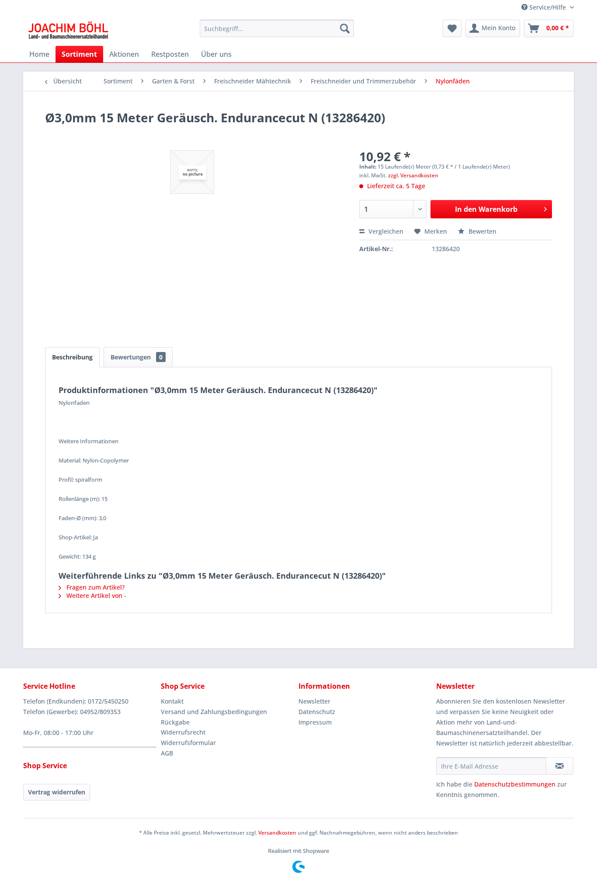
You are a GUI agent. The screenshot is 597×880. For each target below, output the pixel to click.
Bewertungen (137, 357)
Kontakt (172, 701)
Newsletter (314, 701)
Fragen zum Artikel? (95, 587)
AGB (167, 753)
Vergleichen (385, 231)
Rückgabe (175, 722)
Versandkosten (277, 832)
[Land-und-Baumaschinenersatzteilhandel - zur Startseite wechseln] (68, 30)
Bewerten (481, 231)
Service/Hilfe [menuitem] (548, 7)
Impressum (315, 722)
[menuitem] (277, 28)
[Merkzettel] (452, 28)
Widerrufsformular (188, 743)
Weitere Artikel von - (95, 595)
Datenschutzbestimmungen (514, 784)
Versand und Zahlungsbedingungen (214, 711)
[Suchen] (345, 28)
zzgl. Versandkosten (413, 175)
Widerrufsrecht (183, 732)
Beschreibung (72, 357)
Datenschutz (316, 711)
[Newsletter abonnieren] (559, 766)
